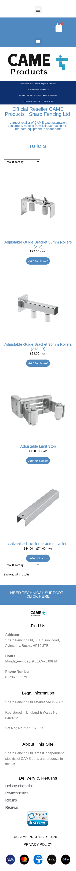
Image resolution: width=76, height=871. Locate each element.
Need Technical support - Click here (38, 595)
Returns (10, 800)
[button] (38, 9)
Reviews (11, 807)
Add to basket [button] (38, 261)
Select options (38, 558)
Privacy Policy (38, 844)
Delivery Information (19, 786)
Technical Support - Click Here (38, 101)
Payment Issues (16, 793)
